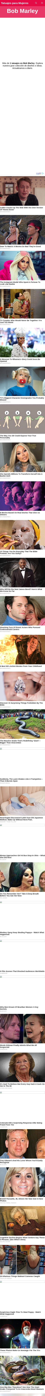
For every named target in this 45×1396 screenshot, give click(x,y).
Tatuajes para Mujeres (14, 3)
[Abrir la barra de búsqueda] (36, 3)
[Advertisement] (22, 40)
